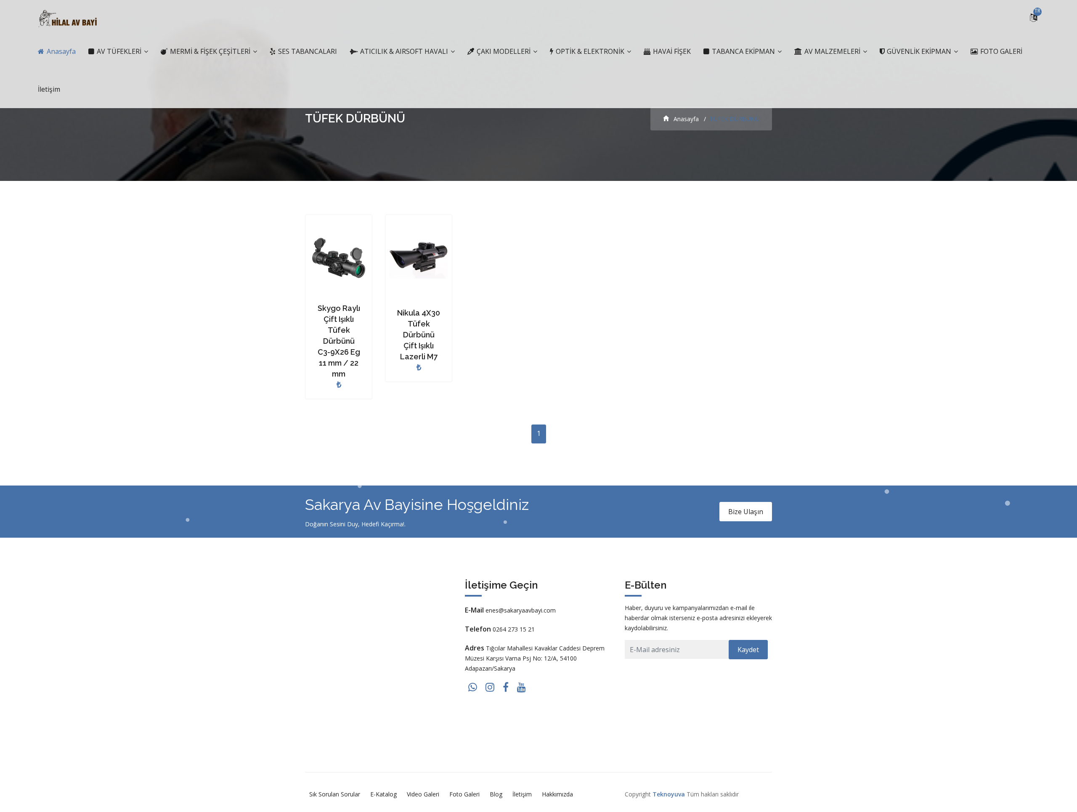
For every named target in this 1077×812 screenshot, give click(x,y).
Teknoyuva (669, 794)
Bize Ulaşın (745, 511)
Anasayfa (60, 51)
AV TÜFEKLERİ (119, 51)
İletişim (49, 89)
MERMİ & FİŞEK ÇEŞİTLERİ (210, 51)
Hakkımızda (557, 794)
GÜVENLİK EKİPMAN (919, 51)
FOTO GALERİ (1000, 51)
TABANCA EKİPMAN (743, 51)
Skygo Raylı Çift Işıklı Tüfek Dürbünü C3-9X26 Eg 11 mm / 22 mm (339, 341)
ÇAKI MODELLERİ (503, 51)
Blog (496, 794)
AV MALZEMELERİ (832, 51)
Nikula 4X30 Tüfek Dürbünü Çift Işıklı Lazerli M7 (418, 334)
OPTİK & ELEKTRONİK (590, 51)
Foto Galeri (464, 794)
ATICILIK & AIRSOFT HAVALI (404, 51)
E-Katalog (383, 794)
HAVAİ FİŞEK (671, 51)
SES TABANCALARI (306, 51)
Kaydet (748, 649)
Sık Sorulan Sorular (334, 794)
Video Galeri (423, 794)
